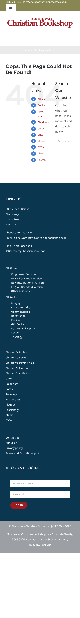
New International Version (27, 282)
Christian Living (21, 307)
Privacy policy (14, 448)
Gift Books (17, 324)
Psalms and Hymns (23, 328)
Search (42, 159)
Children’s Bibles (16, 352)
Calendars (12, 383)
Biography (17, 303)
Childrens (43, 122)
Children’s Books (16, 357)
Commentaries (20, 311)
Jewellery (11, 394)
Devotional (18, 315)
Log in (19, 505)
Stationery (12, 410)
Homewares (13, 399)
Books (41, 105)
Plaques (11, 404)
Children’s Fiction (17, 368)
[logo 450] (40, 15)
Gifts (40, 134)
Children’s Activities (18, 373)
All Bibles (11, 268)
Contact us (13, 437)
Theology (16, 337)
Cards (41, 128)
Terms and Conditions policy (24, 453)
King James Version (23, 274)
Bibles (41, 99)
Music (41, 141)
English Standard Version (27, 287)
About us (11, 442)
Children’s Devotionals (20, 362)
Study (15, 332)
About (41, 153)
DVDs (41, 147)
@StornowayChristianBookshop (25, 251)
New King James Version (26, 278)
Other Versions (20, 291)
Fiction (15, 320)
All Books (11, 297)
